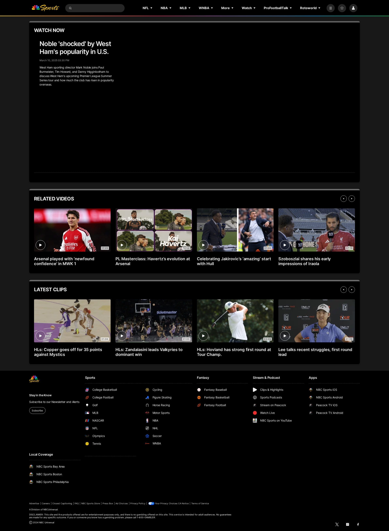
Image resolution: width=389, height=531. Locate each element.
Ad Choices (121, 503)
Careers (46, 503)
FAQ (77, 503)
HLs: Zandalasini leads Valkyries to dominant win (149, 352)
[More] (331, 8)
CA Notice (183, 503)
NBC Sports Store (90, 503)
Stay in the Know (40, 395)
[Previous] (343, 198)
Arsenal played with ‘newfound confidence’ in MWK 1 (64, 261)
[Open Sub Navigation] (151, 8)
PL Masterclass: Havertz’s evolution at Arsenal (152, 261)
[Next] (351, 198)
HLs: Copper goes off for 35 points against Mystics (68, 352)
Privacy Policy (137, 503)
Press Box (108, 503)
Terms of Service (200, 503)
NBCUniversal (50, 509)
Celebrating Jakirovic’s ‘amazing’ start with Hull (234, 261)
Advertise (34, 503)
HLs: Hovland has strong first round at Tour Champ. (234, 352)
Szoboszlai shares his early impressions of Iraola (304, 261)
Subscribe (37, 410)
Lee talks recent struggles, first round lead (315, 352)
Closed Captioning (62, 503)
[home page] (45, 8)
